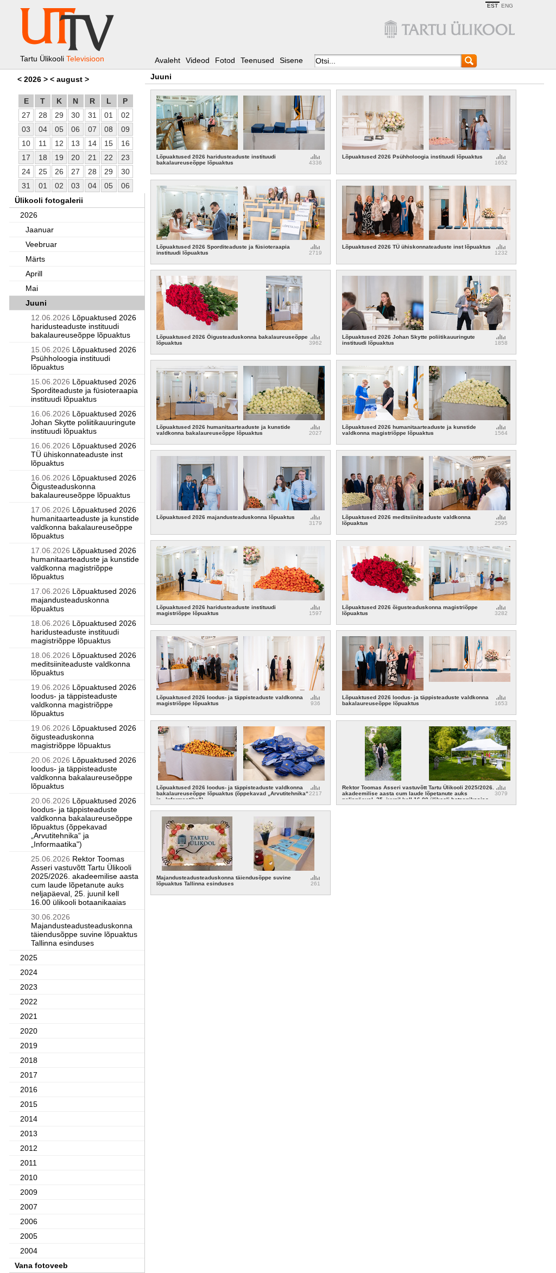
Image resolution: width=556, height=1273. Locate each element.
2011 (28, 1162)
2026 (28, 215)
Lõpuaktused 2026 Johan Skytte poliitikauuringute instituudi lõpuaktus (83, 422)
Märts (35, 259)
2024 (28, 972)
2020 (28, 1031)
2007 (28, 1206)
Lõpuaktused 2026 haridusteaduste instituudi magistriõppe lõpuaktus (83, 632)
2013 (28, 1133)
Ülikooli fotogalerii (49, 200)
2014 (28, 1118)
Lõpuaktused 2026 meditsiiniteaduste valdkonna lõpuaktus (83, 664)
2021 (28, 1016)
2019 (28, 1045)
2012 (28, 1148)
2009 (28, 1192)
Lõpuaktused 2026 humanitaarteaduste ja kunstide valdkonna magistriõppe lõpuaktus (85, 563)
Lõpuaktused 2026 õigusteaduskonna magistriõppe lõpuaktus (83, 737)
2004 (28, 1250)
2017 (28, 1075)
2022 (28, 1001)
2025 (28, 957)
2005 (28, 1236)
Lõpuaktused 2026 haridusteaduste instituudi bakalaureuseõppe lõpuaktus (83, 326)
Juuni (36, 303)
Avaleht (167, 60)
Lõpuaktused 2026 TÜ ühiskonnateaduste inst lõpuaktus (83, 454)
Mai (32, 288)
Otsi (469, 60)
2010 (28, 1177)
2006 (28, 1221)
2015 (28, 1104)
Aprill (34, 273)
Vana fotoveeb (41, 1265)
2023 (28, 987)
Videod (198, 60)
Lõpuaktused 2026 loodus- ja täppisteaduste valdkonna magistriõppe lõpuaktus (83, 700)
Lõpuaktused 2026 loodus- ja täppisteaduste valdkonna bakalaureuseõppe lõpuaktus (83, 773)
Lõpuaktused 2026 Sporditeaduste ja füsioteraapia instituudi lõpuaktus (84, 390)
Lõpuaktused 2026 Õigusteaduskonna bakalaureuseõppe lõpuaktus (83, 486)
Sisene (291, 60)
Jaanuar (40, 229)
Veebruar (41, 244)
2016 (28, 1089)
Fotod (225, 60)
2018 (28, 1060)
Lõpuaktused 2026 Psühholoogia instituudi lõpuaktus (83, 358)
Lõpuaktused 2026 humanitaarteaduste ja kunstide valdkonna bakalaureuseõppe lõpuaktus (85, 522)
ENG (507, 6)
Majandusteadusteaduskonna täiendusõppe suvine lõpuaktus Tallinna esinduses (84, 930)
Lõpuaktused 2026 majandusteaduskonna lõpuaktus (83, 600)
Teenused (257, 60)
